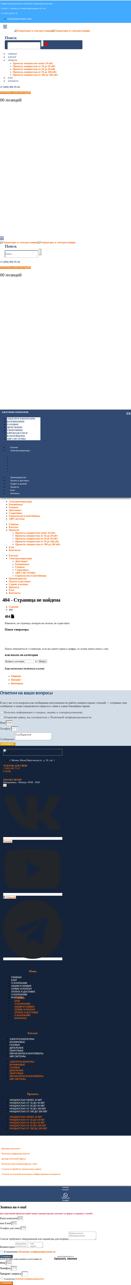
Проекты (12, 60)
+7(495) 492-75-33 (11, 768)
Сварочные (15, 430)
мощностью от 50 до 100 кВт (28, 1109)
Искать (42, 661)
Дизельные (15, 427)
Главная (12, 54)
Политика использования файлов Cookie (19, 1164)
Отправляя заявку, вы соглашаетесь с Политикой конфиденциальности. (48, 717)
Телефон (5, 728)
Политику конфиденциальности (37, 1251)
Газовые (13, 424)
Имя (3, 722)
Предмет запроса (11, 1273)
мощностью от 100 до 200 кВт (28, 1111)
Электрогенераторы (21, 418)
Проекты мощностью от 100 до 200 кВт (35, 74)
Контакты (13, 81)
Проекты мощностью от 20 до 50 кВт (34, 69)
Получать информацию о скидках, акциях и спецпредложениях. (43, 712)
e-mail (7, 771)
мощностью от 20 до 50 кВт (27, 1106)
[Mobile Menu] (5, 26)
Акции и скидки (21, 986)
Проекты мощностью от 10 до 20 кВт (34, 66)
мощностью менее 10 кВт (26, 1100)
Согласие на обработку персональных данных (21, 1169)
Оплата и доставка (19, 481)
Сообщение (7, 739)
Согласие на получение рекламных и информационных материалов (31, 1174)
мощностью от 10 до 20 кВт (27, 1103)
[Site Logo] (52, 30)
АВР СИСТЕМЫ (19, 468)
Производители (18, 477)
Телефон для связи (10, 1228)
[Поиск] (42, 43)
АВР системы (16, 439)
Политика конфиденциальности (16, 1154)
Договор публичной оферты (14, 1159)
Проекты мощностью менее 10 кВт (33, 63)
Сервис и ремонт (18, 484)
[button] (11, 37)
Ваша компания (9, 1218)
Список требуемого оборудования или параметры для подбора (34, 1239)
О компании (19, 983)
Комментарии (8, 1247)
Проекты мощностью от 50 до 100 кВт (35, 72)
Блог (10, 78)
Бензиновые (16, 421)
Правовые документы (11, 1148)
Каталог (12, 57)
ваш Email (6, 1223)
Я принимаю (29, 1251)
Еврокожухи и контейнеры (29, 471)
